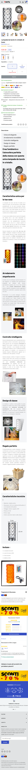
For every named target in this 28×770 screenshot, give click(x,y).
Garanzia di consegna (8, 90)
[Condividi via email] (26, 124)
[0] (25, 2)
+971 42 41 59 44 (8, 765)
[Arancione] (3, 57)
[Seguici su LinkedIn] (10, 751)
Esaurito (14, 76)
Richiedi (5, 742)
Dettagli (14, 110)
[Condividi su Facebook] (18, 124)
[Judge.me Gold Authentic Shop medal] (14, 690)
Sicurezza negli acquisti (8, 112)
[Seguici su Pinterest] (5, 751)
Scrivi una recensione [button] (14, 634)
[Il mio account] (23, 2)
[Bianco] (13, 57)
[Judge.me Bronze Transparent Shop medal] (20, 690)
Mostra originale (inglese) (8, 656)
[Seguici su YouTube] (7, 751)
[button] (3, 46)
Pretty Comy (3, 44)
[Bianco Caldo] (8, 57)
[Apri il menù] (2, 2)
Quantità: (3, 66)
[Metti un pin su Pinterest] (21, 124)
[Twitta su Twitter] (23, 124)
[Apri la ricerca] (20, 2)
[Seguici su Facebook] (2, 751)
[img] (4, 646)
